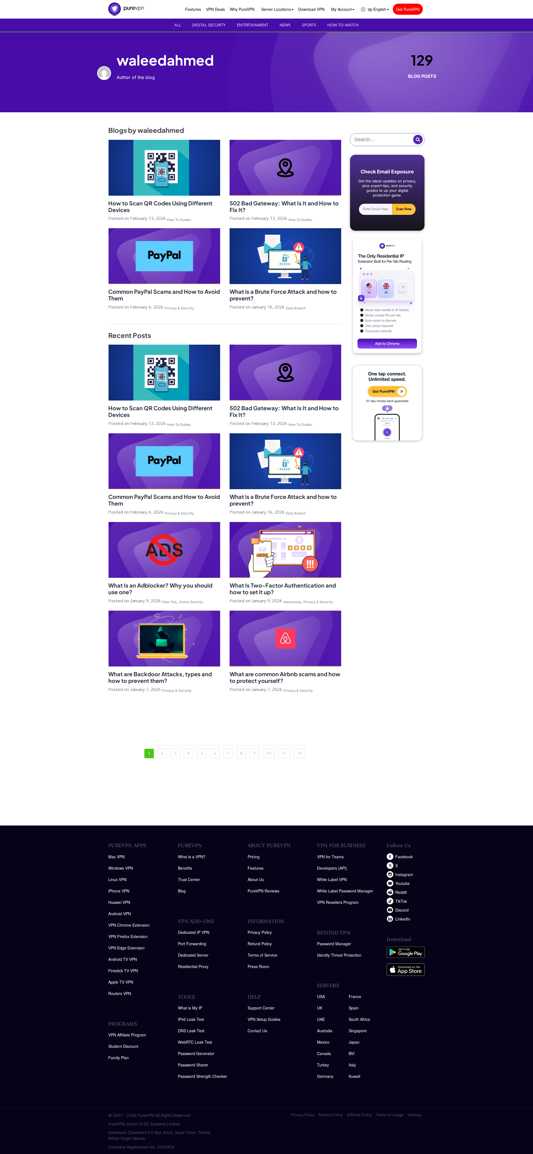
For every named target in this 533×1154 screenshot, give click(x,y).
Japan (354, 1042)
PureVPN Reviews (263, 891)
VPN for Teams (330, 856)
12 (299, 753)
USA (321, 996)
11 (284, 753)
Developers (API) (332, 868)
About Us (256, 879)
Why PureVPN (242, 9)
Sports (309, 25)
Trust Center (189, 879)
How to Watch (343, 25)
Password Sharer (193, 1065)
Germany (325, 1076)
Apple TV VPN (120, 982)
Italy (352, 1065)
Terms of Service (262, 955)
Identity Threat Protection (339, 955)
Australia (324, 1030)
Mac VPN (116, 856)
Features (193, 9)
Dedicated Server (193, 955)
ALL (177, 25)
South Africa (359, 1019)
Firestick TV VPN (123, 970)
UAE (321, 1019)
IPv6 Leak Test (191, 1019)
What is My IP (190, 1008)
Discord (402, 910)
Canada (324, 1053)
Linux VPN (117, 879)
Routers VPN (119, 993)
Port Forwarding (192, 943)
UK (319, 1008)
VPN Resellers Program (338, 902)
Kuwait (354, 1076)
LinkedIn (402, 919)
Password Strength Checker (202, 1076)
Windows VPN (120, 868)
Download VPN (311, 9)
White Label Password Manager (345, 891)
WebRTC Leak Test (195, 1042)
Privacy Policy (260, 932)
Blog (182, 891)
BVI (352, 1053)
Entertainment (252, 25)
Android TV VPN (122, 959)
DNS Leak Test (191, 1030)
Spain (354, 1008)
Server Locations (276, 9)
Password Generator (196, 1053)
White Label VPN (332, 879)
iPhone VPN (118, 891)
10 (268, 753)
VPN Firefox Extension (128, 936)
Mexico (323, 1042)
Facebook (404, 856)
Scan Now (403, 209)
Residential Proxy (193, 966)
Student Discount (123, 1046)
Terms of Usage (390, 1115)
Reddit (401, 892)
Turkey (323, 1065)
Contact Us (257, 1030)
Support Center (261, 1008)
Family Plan (118, 1057)
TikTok (401, 901)
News (285, 25)
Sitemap (415, 1115)
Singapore (358, 1030)
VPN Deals (215, 9)
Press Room (258, 966)
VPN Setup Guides (264, 1019)
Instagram (404, 874)
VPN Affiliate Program (127, 1035)
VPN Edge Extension (126, 948)
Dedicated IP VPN (193, 932)
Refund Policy (260, 943)
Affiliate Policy (359, 1115)
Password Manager (334, 943)
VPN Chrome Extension (129, 925)
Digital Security (209, 25)
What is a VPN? (191, 856)
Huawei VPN (119, 902)
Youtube (402, 883)
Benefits (185, 868)
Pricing (254, 856)
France (355, 996)
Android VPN (119, 913)
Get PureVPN (407, 9)
